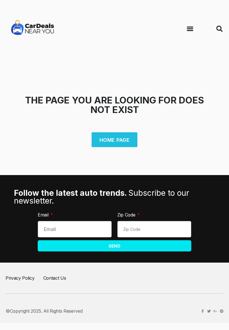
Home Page (114, 140)
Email (44, 215)
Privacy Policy (20, 278)
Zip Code (127, 215)
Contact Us (54, 278)
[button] (190, 28)
